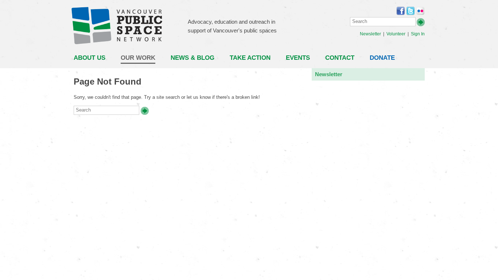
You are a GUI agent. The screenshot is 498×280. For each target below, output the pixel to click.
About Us (89, 57)
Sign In (418, 33)
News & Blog (192, 57)
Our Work (138, 57)
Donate (382, 57)
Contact (339, 57)
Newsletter (370, 33)
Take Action (250, 57)
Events (298, 57)
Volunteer (395, 33)
